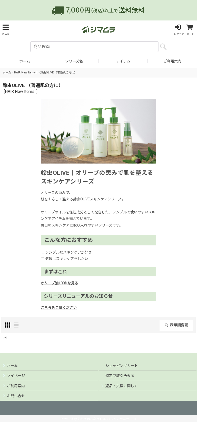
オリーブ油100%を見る (59, 283)
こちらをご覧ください (59, 308)
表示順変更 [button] (179, 325)
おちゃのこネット (90, 419)
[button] (6, 29)
